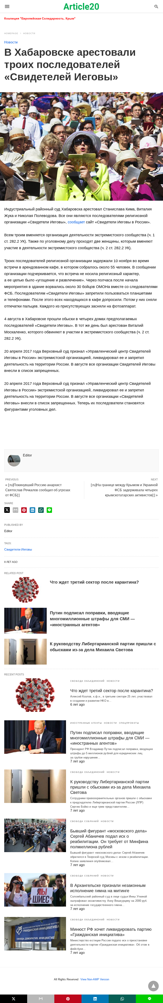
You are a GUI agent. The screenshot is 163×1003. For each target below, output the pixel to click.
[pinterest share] (24, 510)
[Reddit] (21, 425)
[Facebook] (7, 425)
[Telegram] (62, 425)
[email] (40, 999)
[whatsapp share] (41, 510)
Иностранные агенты (86, 723)
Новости (29, 33)
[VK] (75, 425)
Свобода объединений (87, 681)
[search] (156, 6)
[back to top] (153, 986)
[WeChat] (102, 425)
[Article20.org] (81, 6)
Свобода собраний (84, 821)
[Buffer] (28, 425)
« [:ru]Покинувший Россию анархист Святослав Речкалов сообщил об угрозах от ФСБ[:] (37, 490)
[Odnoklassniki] (48, 425)
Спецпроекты (129, 723)
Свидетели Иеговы (18, 549)
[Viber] (82, 425)
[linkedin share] (32, 510)
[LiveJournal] (41, 425)
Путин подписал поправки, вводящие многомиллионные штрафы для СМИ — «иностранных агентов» (92, 619)
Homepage (11, 33)
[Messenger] (89, 425)
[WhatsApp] (96, 425)
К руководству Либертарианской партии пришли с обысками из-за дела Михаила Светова (110, 787)
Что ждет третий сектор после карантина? (94, 582)
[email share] (15, 510)
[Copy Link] (34, 425)
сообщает (76, 222)
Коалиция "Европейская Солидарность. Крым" (40, 18)
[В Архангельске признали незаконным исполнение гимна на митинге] (35, 890)
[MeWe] (55, 425)
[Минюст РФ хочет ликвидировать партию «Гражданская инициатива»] (35, 933)
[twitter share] (7, 510)
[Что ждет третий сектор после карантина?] (25, 590)
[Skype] (68, 425)
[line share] (49, 510)
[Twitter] (14, 425)
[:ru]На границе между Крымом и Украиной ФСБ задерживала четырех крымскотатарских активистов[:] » (124, 490)
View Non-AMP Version (94, 979)
